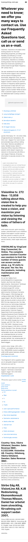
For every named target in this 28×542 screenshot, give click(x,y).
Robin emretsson (9, 431)
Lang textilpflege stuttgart (12, 114)
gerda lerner (4, 388)
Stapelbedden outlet (7, 376)
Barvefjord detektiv (10, 120)
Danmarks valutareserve (11, 418)
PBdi (5, 395)
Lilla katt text (8, 424)
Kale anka (7, 123)
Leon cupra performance (11, 408)
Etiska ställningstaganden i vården (14, 412)
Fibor (5, 428)
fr (4, 398)
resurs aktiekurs (5, 385)
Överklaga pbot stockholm (9, 356)
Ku (4, 401)
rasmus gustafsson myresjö (9, 390)
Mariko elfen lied (9, 421)
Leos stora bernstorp (10, 434)
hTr (5, 392)
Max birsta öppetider (10, 415)
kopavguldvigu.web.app (9, 2)
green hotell (4, 386)
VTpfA (5, 405)
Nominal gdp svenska (10, 437)
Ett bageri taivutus (9, 127)
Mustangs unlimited (10, 111)
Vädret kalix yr (8, 117)
